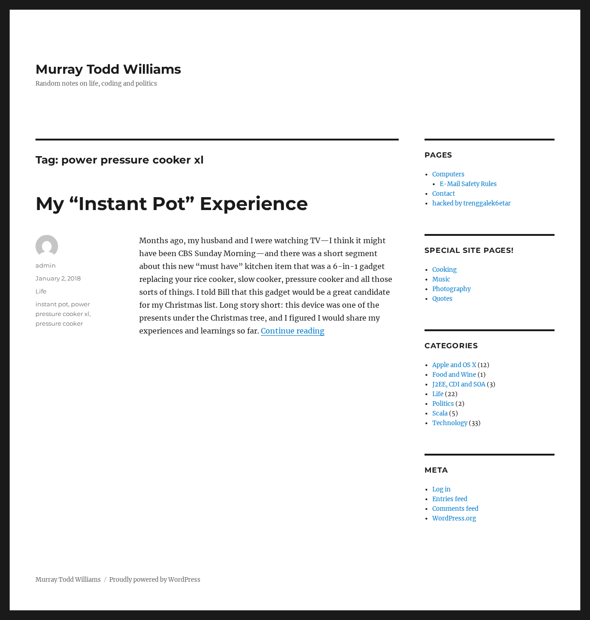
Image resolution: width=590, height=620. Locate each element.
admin (45, 265)
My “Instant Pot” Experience (171, 203)
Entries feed (449, 499)
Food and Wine (454, 375)
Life (41, 291)
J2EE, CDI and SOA (458, 384)
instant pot (51, 304)
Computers (448, 174)
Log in (441, 489)
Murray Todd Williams (108, 69)
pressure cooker (59, 323)
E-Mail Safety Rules (468, 184)
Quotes (442, 299)
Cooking (444, 270)
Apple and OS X (454, 365)
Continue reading (292, 330)
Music (441, 279)
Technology (449, 423)
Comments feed (455, 509)
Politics (443, 404)
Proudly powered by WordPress (155, 580)
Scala (440, 413)
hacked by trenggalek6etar (471, 203)
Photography (451, 289)
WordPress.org (454, 518)
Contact (443, 194)
